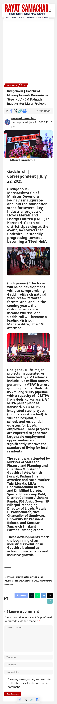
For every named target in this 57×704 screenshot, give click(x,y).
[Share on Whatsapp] (37, 595)
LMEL (36, 580)
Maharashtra (46, 580)
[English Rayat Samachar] (26, 11)
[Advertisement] (28, 53)
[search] (50, 11)
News (23, 85)
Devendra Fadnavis (13, 580)
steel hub (8, 584)
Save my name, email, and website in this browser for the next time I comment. (29, 683)
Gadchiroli (28, 580)
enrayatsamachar (23, 118)
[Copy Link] (20, 111)
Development (36, 577)
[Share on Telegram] (43, 595)
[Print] (24, 111)
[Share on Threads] (50, 595)
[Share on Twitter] (16, 111)
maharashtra (11, 85)
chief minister (22, 577)
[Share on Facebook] (11, 111)
